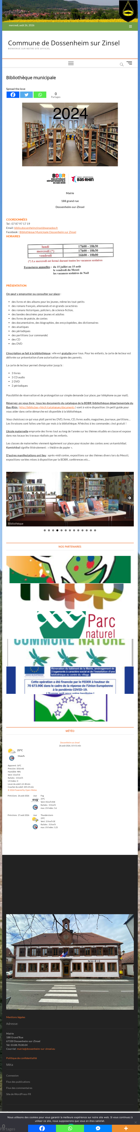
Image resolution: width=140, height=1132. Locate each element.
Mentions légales (15, 1017)
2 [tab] (49, 530)
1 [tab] (45, 530)
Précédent (10, 498)
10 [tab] (82, 530)
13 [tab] (95, 530)
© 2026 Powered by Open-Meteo (22, 790)
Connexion (12, 1075)
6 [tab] (66, 530)
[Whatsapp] (40, 95)
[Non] (135, 1122)
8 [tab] (74, 530)
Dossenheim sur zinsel (70, 742)
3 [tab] (53, 530)
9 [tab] (78, 530)
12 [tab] (91, 530)
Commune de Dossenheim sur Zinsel (64, 43)
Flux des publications (18, 1081)
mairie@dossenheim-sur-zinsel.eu (36, 1048)
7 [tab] (70, 530)
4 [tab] (57, 530)
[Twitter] (26, 95)
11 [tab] (87, 530)
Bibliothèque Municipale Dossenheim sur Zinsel (48, 232)
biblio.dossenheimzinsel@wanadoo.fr (36, 227)
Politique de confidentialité (21, 1058)
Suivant (129, 498)
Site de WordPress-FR (18, 1094)
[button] (70, 263)
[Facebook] (13, 95)
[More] (126, 1128)
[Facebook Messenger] (98, 1128)
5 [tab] (62, 530)
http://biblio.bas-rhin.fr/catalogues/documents (47, 407)
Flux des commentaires (19, 1087)
